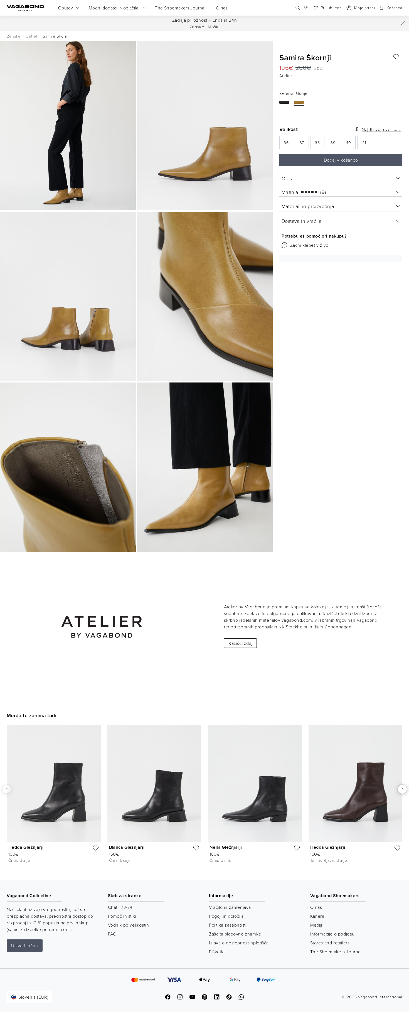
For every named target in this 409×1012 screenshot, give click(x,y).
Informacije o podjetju (332, 934)
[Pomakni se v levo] (7, 789)
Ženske (196, 27)
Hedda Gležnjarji (25, 847)
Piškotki (217, 952)
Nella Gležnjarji (226, 847)
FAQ (112, 934)
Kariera (317, 916)
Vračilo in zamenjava (230, 907)
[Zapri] (403, 23)
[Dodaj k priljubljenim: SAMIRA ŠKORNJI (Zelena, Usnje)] (396, 57)
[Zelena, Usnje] (299, 102)
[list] (204, 798)
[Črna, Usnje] (284, 102)
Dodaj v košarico (341, 160)
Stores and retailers (330, 943)
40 (351, 144)
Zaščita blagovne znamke (235, 934)
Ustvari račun (24, 945)
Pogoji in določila (226, 916)
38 (319, 144)
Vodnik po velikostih (128, 925)
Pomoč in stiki (122, 916)
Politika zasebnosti (228, 925)
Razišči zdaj (240, 643)
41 (366, 144)
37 (304, 144)
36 (288, 144)
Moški (214, 27)
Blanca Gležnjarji (127, 847)
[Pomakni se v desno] (402, 789)
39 (335, 144)
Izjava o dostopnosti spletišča (239, 943)
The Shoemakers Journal (336, 952)
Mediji (316, 925)
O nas (316, 907)
